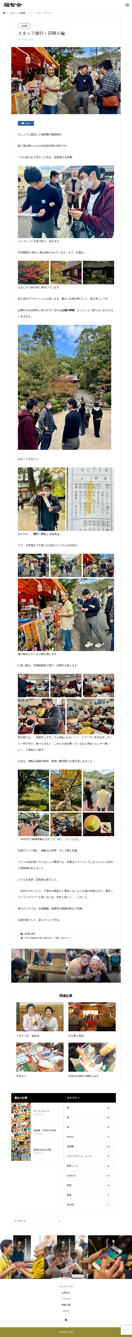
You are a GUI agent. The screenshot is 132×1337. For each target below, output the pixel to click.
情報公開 (66, 1305)
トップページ (66, 1286)
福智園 (24, 26)
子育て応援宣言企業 (33, 938)
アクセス (66, 1298)
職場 (33, 934)
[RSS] (66, 1319)
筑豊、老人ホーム (63, 938)
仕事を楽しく (48, 938)
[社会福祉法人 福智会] (12, 5)
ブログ (66, 1311)
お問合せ (66, 1292)
